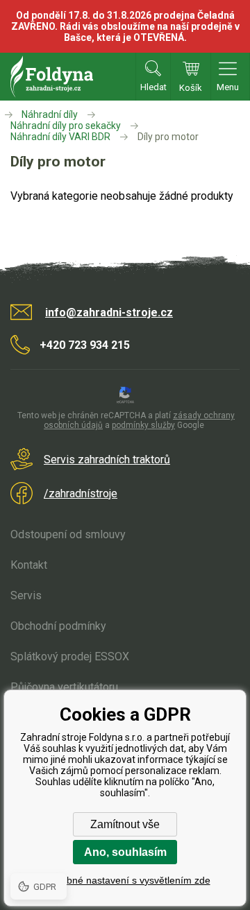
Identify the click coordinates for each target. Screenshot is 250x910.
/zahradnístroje (80, 493)
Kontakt (28, 565)
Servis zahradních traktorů (107, 459)
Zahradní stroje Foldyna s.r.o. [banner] (51, 77)
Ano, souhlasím (125, 852)
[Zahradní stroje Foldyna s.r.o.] (10, 114)
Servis (26, 595)
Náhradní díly (50, 114)
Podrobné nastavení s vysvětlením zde (125, 880)
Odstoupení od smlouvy (68, 534)
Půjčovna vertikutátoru (64, 687)
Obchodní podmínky (58, 626)
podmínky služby (143, 425)
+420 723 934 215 (85, 345)
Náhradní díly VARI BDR (60, 136)
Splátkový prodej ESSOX (69, 656)
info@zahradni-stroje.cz (109, 312)
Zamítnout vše (125, 824)
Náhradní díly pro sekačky (65, 125)
